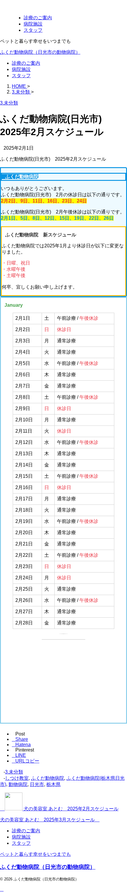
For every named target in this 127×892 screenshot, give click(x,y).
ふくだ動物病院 (47, 778)
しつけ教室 (17, 778)
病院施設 (21, 69)
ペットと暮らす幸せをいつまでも (35, 854)
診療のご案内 (26, 63)
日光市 (37, 784)
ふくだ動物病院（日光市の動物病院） (40, 52)
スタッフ (21, 75)
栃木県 (53, 784)
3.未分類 (14, 771)
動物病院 (18, 784)
